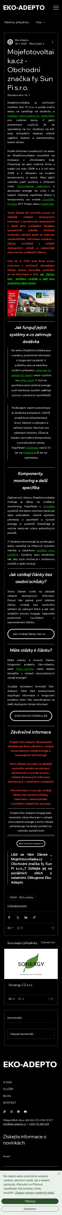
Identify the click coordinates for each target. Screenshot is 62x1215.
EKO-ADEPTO (24, 7)
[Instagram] (11, 1111)
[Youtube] (25, 1111)
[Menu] (56, 8)
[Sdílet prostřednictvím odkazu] (34, 917)
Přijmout (30, 1201)
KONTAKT (9, 1102)
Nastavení (30, 1209)
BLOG (7, 1096)
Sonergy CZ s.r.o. (20, 985)
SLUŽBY (8, 1089)
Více (38, 22)
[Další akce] (52, 42)
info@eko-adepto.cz (14, 1124)
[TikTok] (4, 1111)
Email (7, 1156)
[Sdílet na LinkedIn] (26, 917)
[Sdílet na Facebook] (9, 917)
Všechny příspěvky (16, 22)
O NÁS (7, 1082)
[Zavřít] (57, 1175)
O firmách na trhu (17, 905)
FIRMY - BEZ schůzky (22, 897)
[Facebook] (18, 1111)
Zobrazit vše (48, 942)
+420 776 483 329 (39, 1124)
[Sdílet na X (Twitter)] (17, 917)
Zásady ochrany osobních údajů (34, 1193)
